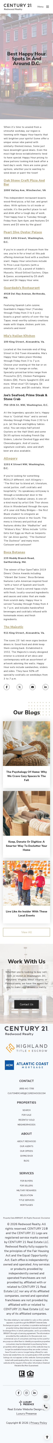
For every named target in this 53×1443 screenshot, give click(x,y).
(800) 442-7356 (26, 1088)
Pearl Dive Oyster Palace (23, 232)
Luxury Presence (26, 1413)
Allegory (10, 458)
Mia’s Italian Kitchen (19, 336)
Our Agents (26, 1146)
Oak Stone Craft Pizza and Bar (24, 182)
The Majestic (13, 627)
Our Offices (26, 1151)
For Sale (26, 1115)
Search (27, 1110)
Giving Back (26, 1155)
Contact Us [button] (26, 1004)
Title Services (26, 1200)
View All (26, 932)
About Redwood (26, 1141)
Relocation (26, 1195)
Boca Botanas (14, 552)
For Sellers (26, 1185)
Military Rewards (26, 1190)
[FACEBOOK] (18, 1393)
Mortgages (26, 1205)
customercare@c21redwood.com (26, 1093)
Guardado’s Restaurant (22, 288)
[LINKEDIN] (34, 1393)
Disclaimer (45, 1218)
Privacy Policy (38, 1423)
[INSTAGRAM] (26, 1393)
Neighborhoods (26, 1124)
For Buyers (26, 1180)
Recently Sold (27, 1119)
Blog (26, 1160)
